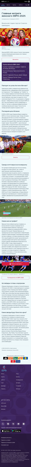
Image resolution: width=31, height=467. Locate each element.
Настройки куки (5, 445)
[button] (27, 5)
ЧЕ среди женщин (3, 5)
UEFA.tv (3, 380)
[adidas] (5, 358)
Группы (2, 376)
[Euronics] (18, 361)
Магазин (18, 388)
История (18, 382)
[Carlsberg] (15, 358)
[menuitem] (8, 5)
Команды (3, 386)
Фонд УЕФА (3, 406)
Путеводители (19, 380)
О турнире (18, 386)
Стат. (2, 382)
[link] (8, 5)
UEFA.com (3, 403)
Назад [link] (4, 9)
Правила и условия (5, 440)
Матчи (2, 373)
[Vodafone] (13, 361)
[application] (15, 144)
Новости (3, 388)
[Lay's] (20, 358)
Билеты (18, 376)
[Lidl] (25, 358)
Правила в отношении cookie (8, 442)
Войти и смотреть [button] (17, 264)
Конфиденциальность (6, 437)
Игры (17, 373)
